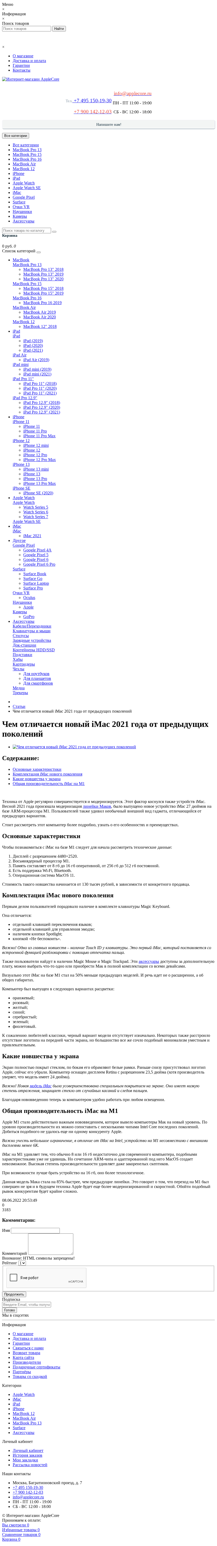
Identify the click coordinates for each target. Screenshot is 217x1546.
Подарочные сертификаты (36, 1367)
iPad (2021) (33, 350)
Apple (28, 607)
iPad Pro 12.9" (25, 398)
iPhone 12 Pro (35, 455)
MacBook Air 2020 (39, 317)
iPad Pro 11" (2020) (40, 388)
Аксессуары (23, 221)
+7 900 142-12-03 (28, 1492)
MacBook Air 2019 (39, 312)
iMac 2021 (32, 535)
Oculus (29, 597)
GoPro (28, 616)
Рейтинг (9, 1263)
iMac (17, 192)
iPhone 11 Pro (35, 431)
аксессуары (149, 961)
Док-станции (24, 645)
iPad (16, 178)
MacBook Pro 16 (27, 159)
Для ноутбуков (36, 673)
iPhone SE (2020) (38, 493)
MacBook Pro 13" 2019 (43, 274)
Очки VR (21, 207)
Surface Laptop (36, 583)
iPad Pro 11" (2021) (40, 393)
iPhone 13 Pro (35, 478)
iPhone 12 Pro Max (39, 459)
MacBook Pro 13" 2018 (43, 269)
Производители (27, 1362)
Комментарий (14, 1253)
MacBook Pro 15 (27, 154)
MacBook (21, 260)
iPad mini (21, 364)
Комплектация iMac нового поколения (47, 774)
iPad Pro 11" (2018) (40, 383)
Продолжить (14, 1294)
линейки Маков (97, 806)
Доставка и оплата (29, 60)
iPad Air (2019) (36, 360)
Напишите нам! (108, 125)
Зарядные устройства (32, 640)
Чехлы (18, 669)
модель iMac (41, 1086)
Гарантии (21, 65)
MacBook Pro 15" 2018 (43, 288)
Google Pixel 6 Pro (39, 564)
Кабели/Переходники (32, 626)
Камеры (20, 216)
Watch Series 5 (35, 507)
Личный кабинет (28, 1450)
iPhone (18, 173)
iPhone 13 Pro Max (39, 483)
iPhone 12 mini (36, 445)
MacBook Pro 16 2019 (42, 302)
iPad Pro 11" (23, 379)
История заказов (27, 1455)
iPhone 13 (21, 464)
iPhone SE (21, 488)
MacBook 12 (24, 168)
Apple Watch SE (27, 187)
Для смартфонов (38, 683)
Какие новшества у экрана (37, 779)
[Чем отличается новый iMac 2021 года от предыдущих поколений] (74, 747)
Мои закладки (25, 1460)
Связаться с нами (28, 1348)
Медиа (19, 688)
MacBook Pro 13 (27, 149)
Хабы (18, 659)
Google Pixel (24, 197)
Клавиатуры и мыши (32, 631)
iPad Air (19, 355)
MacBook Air (24, 164)
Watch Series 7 (35, 516)
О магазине (23, 56)
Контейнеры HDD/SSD (34, 650)
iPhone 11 (21, 421)
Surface (19, 202)
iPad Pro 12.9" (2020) (41, 407)
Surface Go (32, 578)
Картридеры (24, 664)
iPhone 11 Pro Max (39, 436)
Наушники (22, 211)
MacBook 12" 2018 (40, 326)
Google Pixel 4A (37, 550)
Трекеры (20, 692)
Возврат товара (26, 1352)
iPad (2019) (33, 340)
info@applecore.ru (28, 1497)
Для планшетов (37, 678)
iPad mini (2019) (37, 369)
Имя (6, 1230)
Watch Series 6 (35, 512)
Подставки (22, 654)
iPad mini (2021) (37, 374)
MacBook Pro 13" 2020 (43, 279)
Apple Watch (24, 183)
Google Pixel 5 (35, 555)
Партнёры (22, 1371)
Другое (19, 540)
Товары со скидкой (30, 1376)
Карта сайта (23, 1357)
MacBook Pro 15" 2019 (43, 293)
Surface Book (34, 574)
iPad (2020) (33, 345)
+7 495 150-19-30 (92, 100)
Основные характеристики (37, 769)
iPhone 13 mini (36, 469)
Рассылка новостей (30, 1465)
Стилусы (21, 635)
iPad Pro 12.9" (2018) (41, 402)
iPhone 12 (21, 440)
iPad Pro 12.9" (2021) (41, 412)
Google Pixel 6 (35, 559)
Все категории (26, 145)
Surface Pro (33, 588)
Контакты (21, 70)
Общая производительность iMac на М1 (49, 783)
